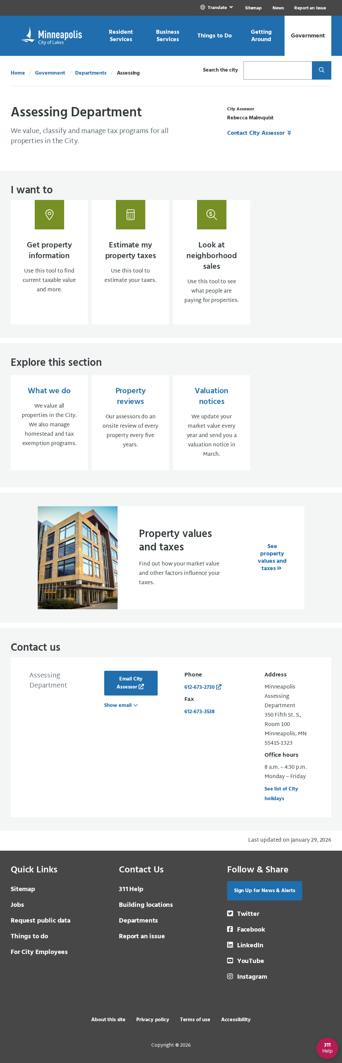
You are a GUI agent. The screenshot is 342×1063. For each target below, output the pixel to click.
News (278, 8)
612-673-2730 (199, 687)
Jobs (17, 905)
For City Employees (39, 952)
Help (131, 889)
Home (18, 73)
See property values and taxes (272, 557)
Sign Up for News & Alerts (264, 890)
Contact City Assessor (256, 133)
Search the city (220, 70)
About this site (108, 1020)
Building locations (146, 905)
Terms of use (195, 1020)
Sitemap (253, 8)
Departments (90, 73)
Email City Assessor (130, 683)
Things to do (29, 936)
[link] (217, 8)
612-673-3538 (199, 712)
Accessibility (236, 1020)
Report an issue (142, 936)
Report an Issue (310, 8)
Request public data (40, 921)
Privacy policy (152, 1020)
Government (50, 73)
